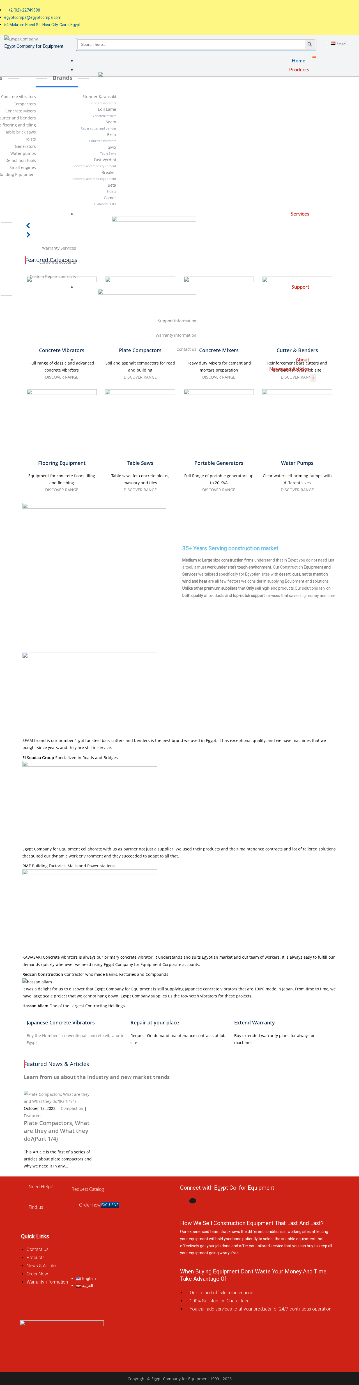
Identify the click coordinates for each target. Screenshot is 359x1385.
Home (298, 61)
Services (300, 214)
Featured (32, 1115)
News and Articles (289, 369)
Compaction (72, 1108)
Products (299, 70)
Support (300, 287)
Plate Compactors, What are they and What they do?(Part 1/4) (56, 1130)
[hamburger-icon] (314, 57)
